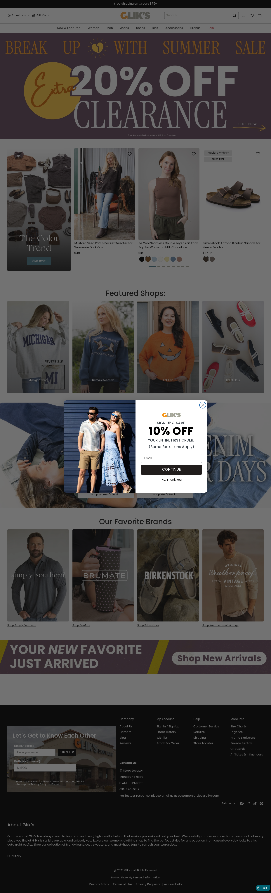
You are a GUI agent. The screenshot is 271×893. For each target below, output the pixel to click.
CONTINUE (171, 470)
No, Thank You (171, 479)
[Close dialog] (202, 405)
